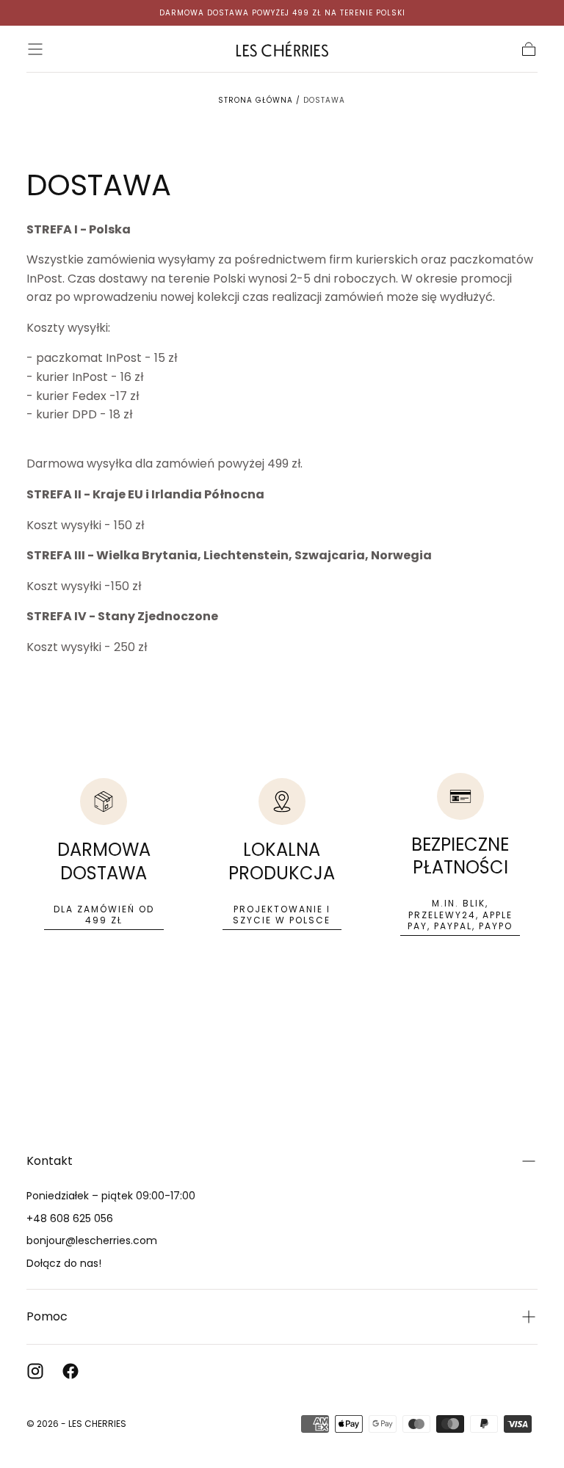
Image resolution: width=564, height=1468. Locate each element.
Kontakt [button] (49, 1160)
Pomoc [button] (47, 1316)
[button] (35, 49)
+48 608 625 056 (69, 1218)
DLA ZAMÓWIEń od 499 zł (104, 915)
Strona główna (255, 100)
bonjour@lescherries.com (91, 1240)
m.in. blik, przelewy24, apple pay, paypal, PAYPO (460, 914)
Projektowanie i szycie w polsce (281, 915)
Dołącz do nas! (63, 1263)
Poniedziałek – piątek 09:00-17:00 (110, 1195)
